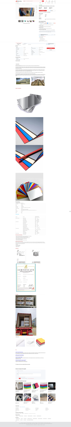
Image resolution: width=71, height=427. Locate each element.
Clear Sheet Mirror (49, 418)
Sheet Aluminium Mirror (35, 418)
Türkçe (46, 423)
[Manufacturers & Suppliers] (19, 1)
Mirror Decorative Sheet (40, 418)
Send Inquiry (43, 10)
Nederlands (36, 423)
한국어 (39, 423)
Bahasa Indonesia (51, 423)
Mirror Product (25, 418)
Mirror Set (22, 418)
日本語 (41, 423)
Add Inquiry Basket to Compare (27, 23)
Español (24, 423)
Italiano (32, 423)
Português (26, 423)
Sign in (54, 1)
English (22, 423)
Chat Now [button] (52, 10)
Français (28, 423)
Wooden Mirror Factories (30, 418)
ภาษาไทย (44, 423)
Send (19, 378)
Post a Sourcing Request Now (31, 378)
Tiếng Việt (48, 423)
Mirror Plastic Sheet (45, 418)
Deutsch (34, 423)
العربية (38, 423)
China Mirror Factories (18, 418)
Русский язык (31, 423)
